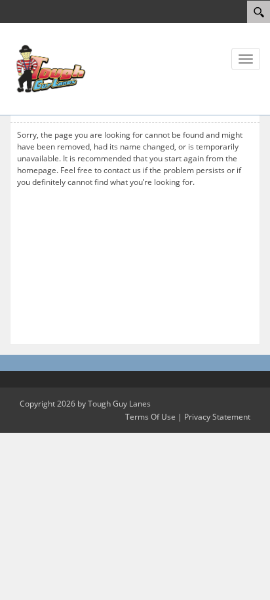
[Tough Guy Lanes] (49, 68)
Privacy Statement (217, 416)
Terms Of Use (150, 416)
